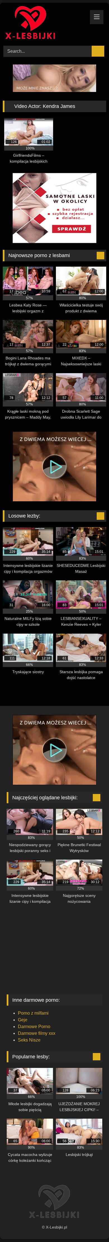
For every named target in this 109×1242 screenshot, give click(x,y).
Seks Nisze (29, 1040)
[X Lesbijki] (45, 23)
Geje (22, 1019)
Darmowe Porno (34, 1026)
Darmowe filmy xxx (36, 1033)
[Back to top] (92, 1225)
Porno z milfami (33, 1013)
